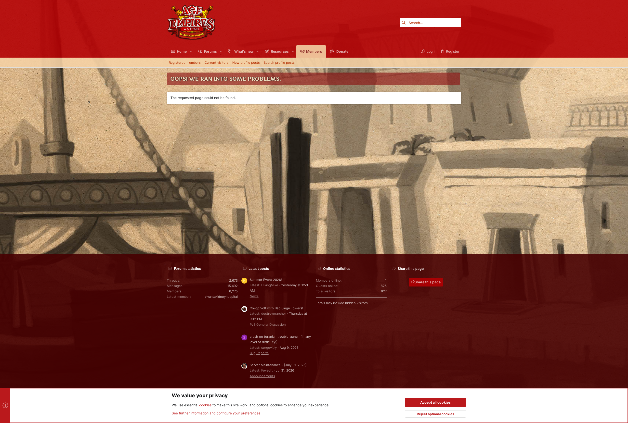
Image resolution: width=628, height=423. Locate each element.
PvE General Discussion (268, 324)
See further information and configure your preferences (216, 413)
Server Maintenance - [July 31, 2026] (278, 365)
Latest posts (259, 268)
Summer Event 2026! (266, 280)
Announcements (262, 376)
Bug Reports (259, 353)
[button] (190, 51)
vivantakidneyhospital (221, 297)
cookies (205, 405)
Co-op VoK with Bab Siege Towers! (276, 308)
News (254, 296)
